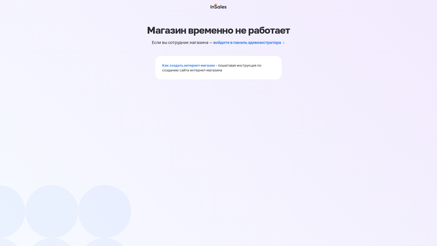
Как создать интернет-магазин (188, 65)
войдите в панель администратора (247, 42)
